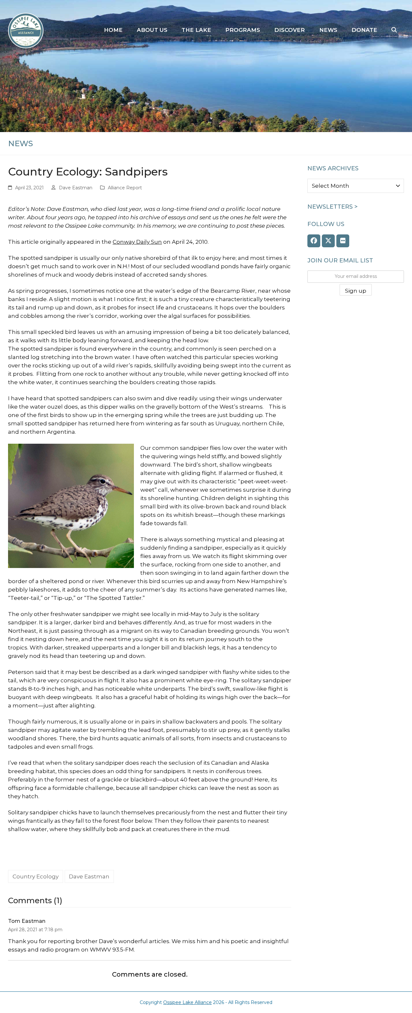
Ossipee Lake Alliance (187, 1002)
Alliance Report (125, 188)
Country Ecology (36, 876)
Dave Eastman (75, 188)
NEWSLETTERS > (332, 206)
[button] (394, 30)
